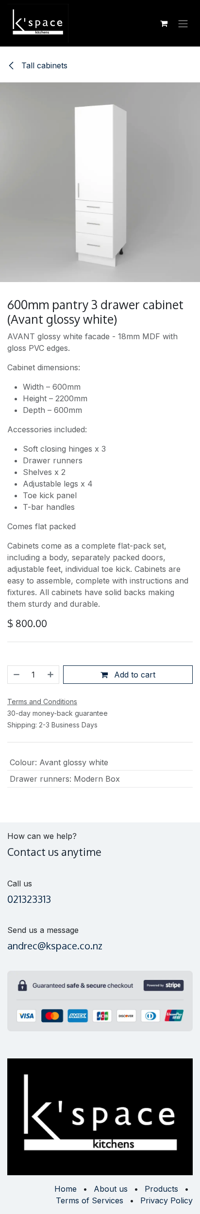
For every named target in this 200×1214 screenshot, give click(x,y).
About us (111, 1189)
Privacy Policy (166, 1200)
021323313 (29, 899)
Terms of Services (89, 1200)
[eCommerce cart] (163, 23)
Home (65, 1189)
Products (161, 1189)
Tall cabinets (43, 65)
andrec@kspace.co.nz (54, 945)
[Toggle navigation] (183, 23)
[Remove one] (16, 674)
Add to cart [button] (133, 674)
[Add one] (51, 674)
